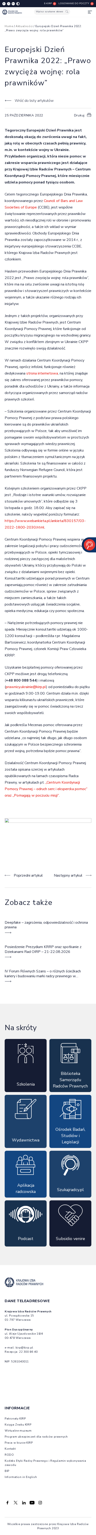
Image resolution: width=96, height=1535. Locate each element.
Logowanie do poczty (73, 3)
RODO (9, 1455)
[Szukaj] (67, 12)
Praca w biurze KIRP (19, 1443)
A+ (13, 3)
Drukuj (79, 115)
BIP (7, 1471)
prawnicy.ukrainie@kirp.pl (26, 686)
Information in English (21, 1477)
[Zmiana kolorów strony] (18, 3)
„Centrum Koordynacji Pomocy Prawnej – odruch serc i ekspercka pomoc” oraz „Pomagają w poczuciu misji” (46, 789)
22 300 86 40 (28, 1352)
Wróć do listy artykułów (34, 100)
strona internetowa (42, 373)
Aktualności (24, 26)
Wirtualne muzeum (18, 1430)
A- (4, 3)
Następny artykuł (68, 875)
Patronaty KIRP (15, 1418)
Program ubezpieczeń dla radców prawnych (36, 1437)
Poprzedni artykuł (28, 875)
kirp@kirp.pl (24, 1347)
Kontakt (10, 1449)
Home (9, 26)
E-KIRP (48, 3)
